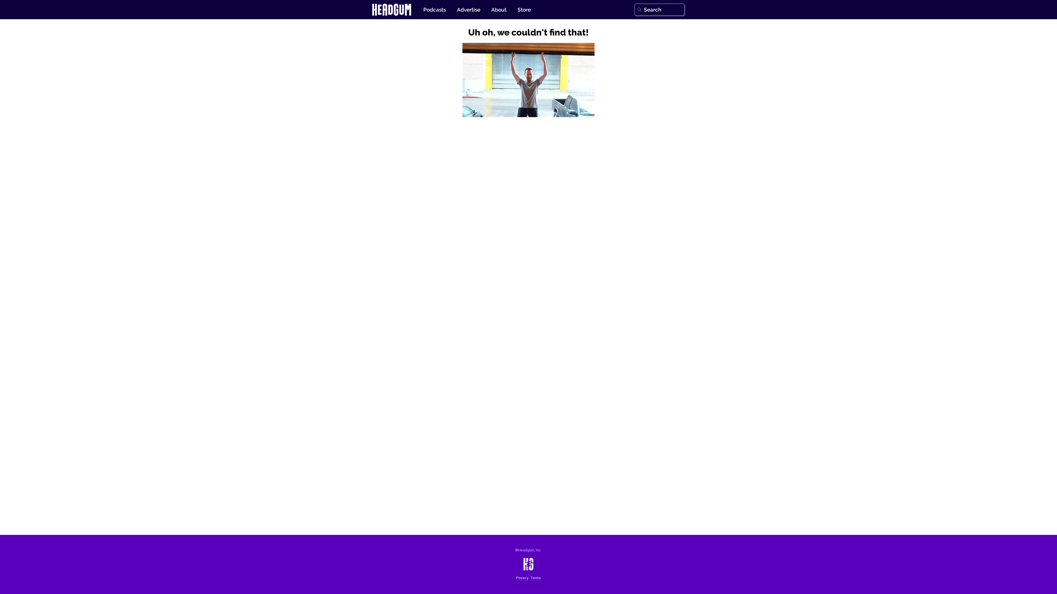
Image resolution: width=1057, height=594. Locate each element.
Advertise (468, 10)
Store (524, 10)
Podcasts (434, 10)
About (498, 10)
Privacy (522, 578)
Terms (535, 578)
